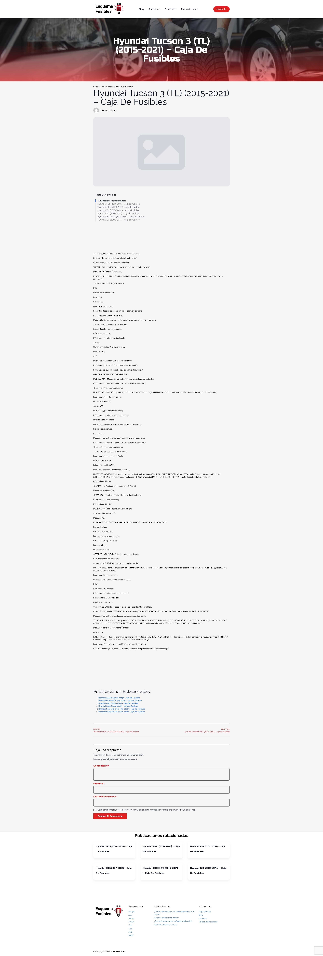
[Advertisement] (161, 237)
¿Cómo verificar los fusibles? (166, 918)
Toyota (131, 922)
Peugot (131, 911)
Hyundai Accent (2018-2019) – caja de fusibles (119, 698)
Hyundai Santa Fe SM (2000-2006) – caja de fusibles (121, 712)
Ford (130, 929)
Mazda (131, 918)
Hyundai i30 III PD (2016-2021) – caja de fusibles (121, 216)
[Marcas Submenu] (160, 9)
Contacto (170, 9)
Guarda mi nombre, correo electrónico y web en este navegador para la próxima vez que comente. (146, 810)
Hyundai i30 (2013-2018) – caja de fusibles (118, 210)
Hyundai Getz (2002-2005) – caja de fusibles (118, 703)
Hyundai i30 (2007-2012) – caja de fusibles (118, 213)
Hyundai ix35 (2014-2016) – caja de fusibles (118, 204)
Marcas (153, 9)
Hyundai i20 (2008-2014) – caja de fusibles (118, 220)
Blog (141, 9)
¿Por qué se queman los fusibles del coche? (173, 921)
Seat (130, 932)
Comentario (101, 766)
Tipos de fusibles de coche (165, 924)
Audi (130, 915)
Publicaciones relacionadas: (111, 201)
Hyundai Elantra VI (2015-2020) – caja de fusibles (120, 701)
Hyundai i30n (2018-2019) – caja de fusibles (118, 207)
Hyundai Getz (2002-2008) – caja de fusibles (118, 706)
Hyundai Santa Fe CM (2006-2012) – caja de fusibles (121, 709)
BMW (131, 935)
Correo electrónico (105, 797)
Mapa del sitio (189, 9)
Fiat (130, 925)
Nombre (98, 784)
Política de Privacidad (208, 922)
